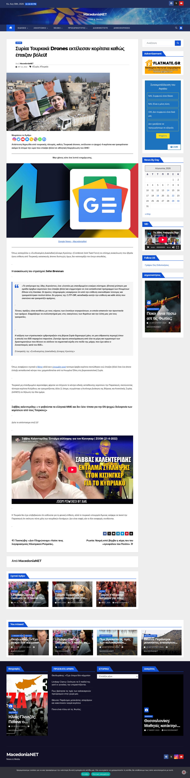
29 (173, 201)
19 (158, 196)
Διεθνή (18, 42)
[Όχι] (186, 772)
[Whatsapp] (40, 139)
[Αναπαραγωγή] (148, 247)
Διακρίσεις (148, 716)
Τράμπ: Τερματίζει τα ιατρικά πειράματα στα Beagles (70, 598)
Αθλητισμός (40, 28)
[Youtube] (23, 139)
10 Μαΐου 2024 (155, 323)
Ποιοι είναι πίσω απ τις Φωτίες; (66, 709)
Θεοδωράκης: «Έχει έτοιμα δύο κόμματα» (25, 640)
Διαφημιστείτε (100, 28)
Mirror (40, 367)
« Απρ (147, 214)
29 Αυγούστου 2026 (22, 647)
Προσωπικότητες (77, 28)
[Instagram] (14, 139)
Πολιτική (28, 635)
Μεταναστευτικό (150, 635)
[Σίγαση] (173, 247)
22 (173, 196)
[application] (163, 240)
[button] (176, 28)
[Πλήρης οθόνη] (177, 247)
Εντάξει (85, 774)
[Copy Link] (31, 139)
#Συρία (35, 67)
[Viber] (35, 139)
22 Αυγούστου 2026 (111, 647)
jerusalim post (59, 367)
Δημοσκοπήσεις (122, 28)
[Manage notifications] (184, 772)
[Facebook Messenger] (27, 139)
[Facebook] (44, 139)
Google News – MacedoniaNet (72, 241)
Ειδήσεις (22, 28)
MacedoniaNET (95, 14)
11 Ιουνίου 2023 (18, 726)
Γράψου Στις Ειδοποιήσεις (157, 265)
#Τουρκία (44, 67)
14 (168, 190)
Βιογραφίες (13, 712)
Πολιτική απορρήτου (100, 774)
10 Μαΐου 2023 (153, 730)
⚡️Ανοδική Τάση (153, 309)
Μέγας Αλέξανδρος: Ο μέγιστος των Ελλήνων (26, 721)
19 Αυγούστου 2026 (155, 647)
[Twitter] (18, 139)
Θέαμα (57, 28)
